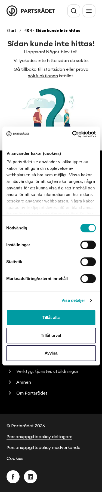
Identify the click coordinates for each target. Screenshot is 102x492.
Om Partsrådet (31, 393)
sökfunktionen (43, 75)
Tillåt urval (51, 335)
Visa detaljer (73, 300)
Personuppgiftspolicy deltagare (39, 436)
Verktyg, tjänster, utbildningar (47, 371)
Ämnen (23, 382)
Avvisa (51, 353)
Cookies (15, 458)
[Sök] (73, 10)
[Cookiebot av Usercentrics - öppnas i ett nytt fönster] (73, 134)
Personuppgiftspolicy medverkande (43, 447)
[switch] (88, 245)
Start (11, 30)
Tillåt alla (51, 317)
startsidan (54, 69)
